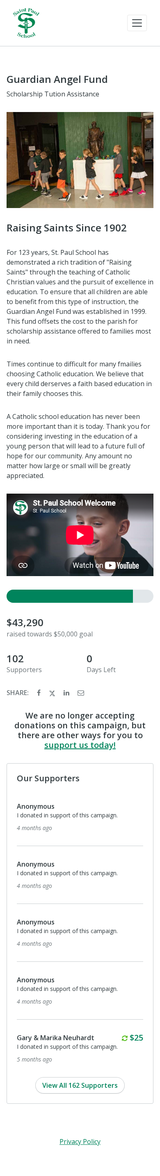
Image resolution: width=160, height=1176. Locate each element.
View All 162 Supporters (80, 1085)
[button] (137, 23)
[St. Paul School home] (26, 23)
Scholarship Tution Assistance (53, 93)
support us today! (80, 744)
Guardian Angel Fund (57, 79)
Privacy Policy (80, 1141)
